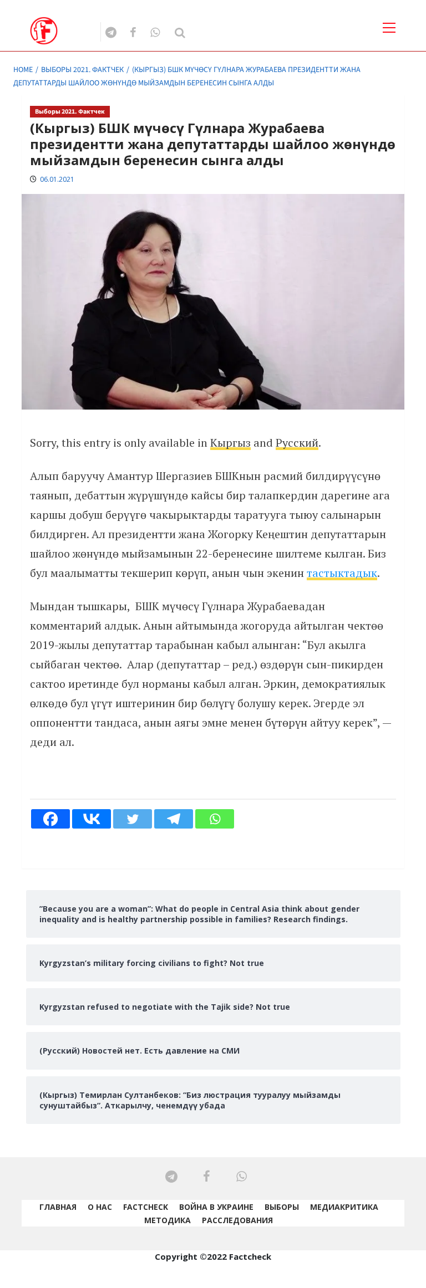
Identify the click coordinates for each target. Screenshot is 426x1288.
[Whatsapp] (214, 819)
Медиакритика (344, 1207)
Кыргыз (230, 442)
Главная (58, 1207)
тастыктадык (342, 572)
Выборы (282, 1207)
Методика (167, 1220)
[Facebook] (50, 819)
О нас (100, 1207)
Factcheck (145, 1207)
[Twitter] (132, 819)
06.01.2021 (57, 179)
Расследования (237, 1220)
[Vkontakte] (91, 819)
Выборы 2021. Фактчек (70, 111)
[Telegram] (173, 819)
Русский (297, 442)
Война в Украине (216, 1207)
